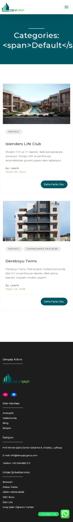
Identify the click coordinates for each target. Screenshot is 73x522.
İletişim (7, 428)
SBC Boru (8, 497)
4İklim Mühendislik (13, 492)
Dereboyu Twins (21, 261)
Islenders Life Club (23, 144)
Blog (5, 423)
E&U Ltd (7, 502)
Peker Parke (10, 487)
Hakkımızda (10, 418)
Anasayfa (8, 413)
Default (14, 131)
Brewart (8, 481)
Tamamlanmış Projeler (42, 249)
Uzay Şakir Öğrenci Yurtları (18, 507)
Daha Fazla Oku (54, 184)
